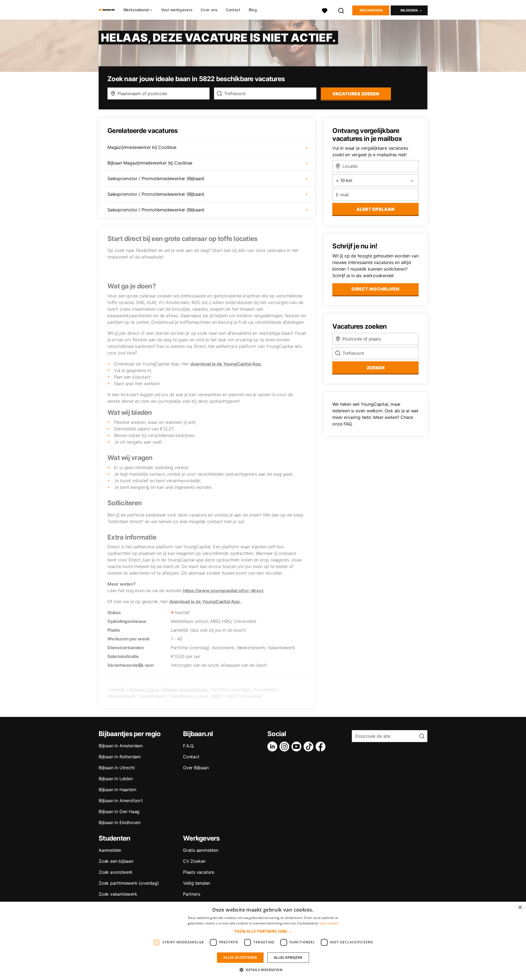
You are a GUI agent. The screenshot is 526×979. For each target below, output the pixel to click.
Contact (233, 9)
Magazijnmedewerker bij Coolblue (141, 147)
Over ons (209, 9)
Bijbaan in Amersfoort (121, 800)
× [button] (520, 908)
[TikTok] (310, 746)
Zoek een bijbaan (116, 861)
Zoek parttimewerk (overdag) (129, 883)
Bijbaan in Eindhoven (120, 822)
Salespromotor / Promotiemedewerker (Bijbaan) (155, 178)
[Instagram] (285, 746)
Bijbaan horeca (144, 689)
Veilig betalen (196, 883)
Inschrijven (371, 10)
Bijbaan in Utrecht (117, 767)
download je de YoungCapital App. (226, 364)
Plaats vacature (198, 872)
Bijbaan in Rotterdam (120, 756)
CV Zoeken (194, 861)
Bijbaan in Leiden (116, 778)
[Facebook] (322, 746)
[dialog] (263, 940)
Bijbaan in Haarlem (117, 789)
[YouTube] (297, 746)
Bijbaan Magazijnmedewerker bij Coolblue (149, 163)
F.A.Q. (188, 745)
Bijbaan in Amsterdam (121, 745)
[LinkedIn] (273, 746)
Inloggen (409, 10)
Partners (191, 894)
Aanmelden (110, 850)
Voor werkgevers (177, 9)
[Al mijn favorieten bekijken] (324, 10)
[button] (263, 931)
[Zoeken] (341, 10)
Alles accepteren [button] (240, 957)
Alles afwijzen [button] (288, 957)
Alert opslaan (375, 209)
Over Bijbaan (196, 767)
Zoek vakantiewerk (118, 894)
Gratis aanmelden (200, 850)
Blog (253, 9)
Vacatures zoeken (355, 94)
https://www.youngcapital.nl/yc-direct (223, 590)
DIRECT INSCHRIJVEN (375, 289)
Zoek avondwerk (116, 872)
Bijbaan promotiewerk (185, 689)
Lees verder (328, 923)
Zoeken (376, 367)
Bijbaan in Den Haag (119, 811)
